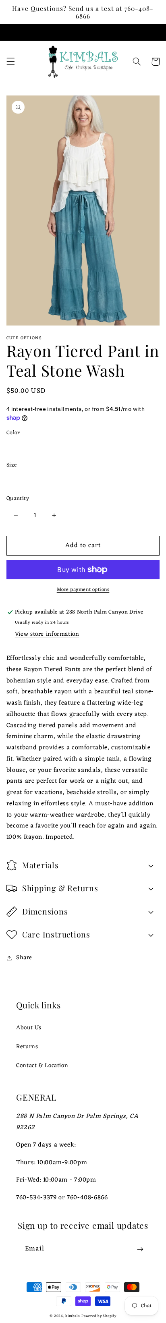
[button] (10, 61)
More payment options (83, 590)
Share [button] (24, 958)
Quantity (17, 499)
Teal (21, 448)
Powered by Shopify (98, 1316)
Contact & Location (42, 1065)
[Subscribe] (140, 1249)
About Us (29, 1027)
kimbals (72, 1316)
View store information (47, 634)
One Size (28, 480)
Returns (27, 1046)
